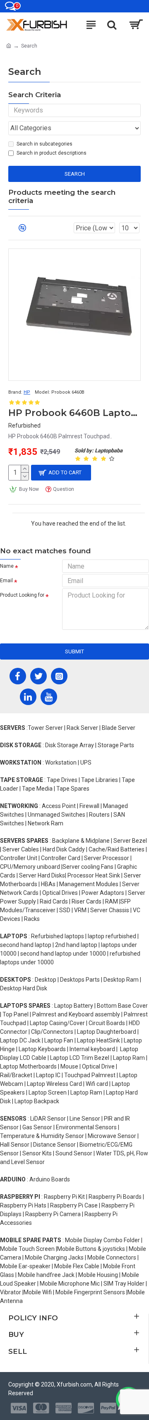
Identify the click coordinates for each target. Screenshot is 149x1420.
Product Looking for (22, 595)
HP (27, 392)
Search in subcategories (44, 144)
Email (6, 580)
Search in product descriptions (52, 153)
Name (7, 566)
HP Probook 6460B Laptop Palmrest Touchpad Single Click (74, 412)
